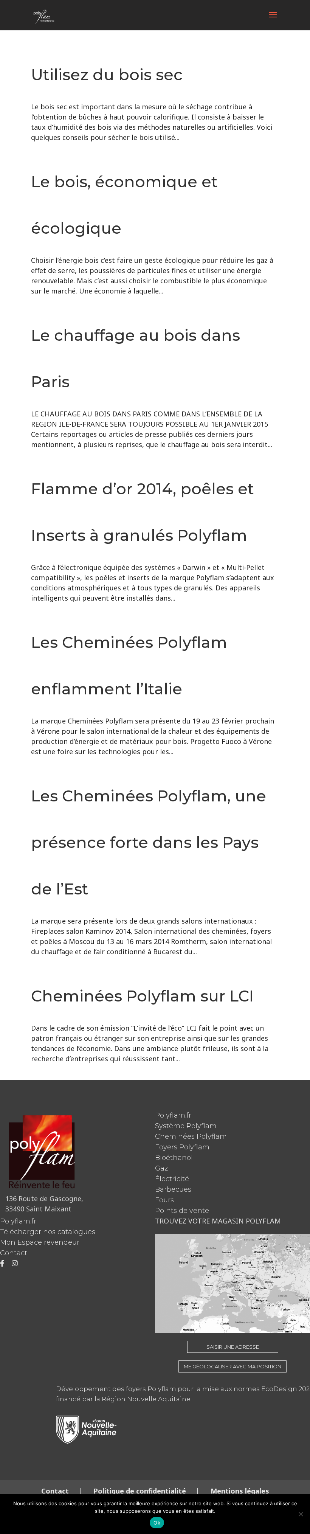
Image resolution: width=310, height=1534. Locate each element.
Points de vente (182, 1210)
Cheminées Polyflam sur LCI (142, 995)
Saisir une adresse (232, 1347)
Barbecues (173, 1189)
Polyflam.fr (173, 1115)
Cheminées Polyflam (191, 1136)
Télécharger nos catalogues (47, 1232)
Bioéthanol (174, 1158)
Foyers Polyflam (182, 1147)
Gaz (161, 1168)
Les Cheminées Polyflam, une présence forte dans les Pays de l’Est (148, 842)
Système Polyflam (186, 1126)
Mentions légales (239, 1490)
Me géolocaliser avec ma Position (232, 1366)
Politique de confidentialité (139, 1490)
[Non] (300, 1514)
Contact (13, 1253)
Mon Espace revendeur (39, 1242)
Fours (164, 1200)
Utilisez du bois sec (107, 74)
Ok (156, 1523)
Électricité (172, 1179)
